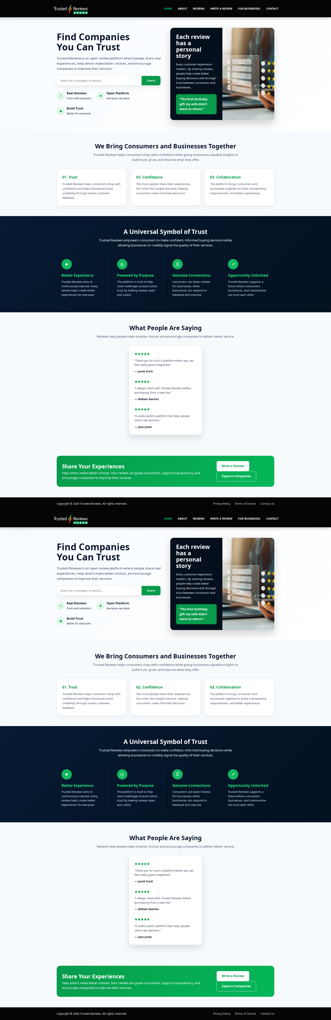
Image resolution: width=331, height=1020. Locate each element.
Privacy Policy (221, 503)
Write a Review (221, 8)
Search (151, 80)
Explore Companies (236, 476)
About (182, 8)
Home (168, 8)
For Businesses (249, 8)
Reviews (199, 8)
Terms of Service (245, 503)
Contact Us (267, 503)
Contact (272, 8)
